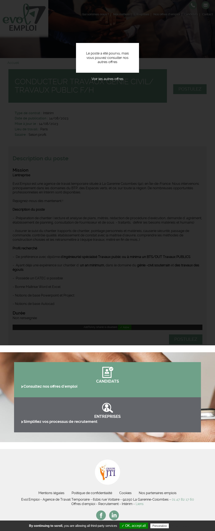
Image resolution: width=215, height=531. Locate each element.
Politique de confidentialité (92, 493)
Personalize (159, 525)
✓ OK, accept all (134, 525)
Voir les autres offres (107, 79)
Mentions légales (51, 493)
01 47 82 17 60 (183, 499)
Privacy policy (180, 525)
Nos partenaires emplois (158, 493)
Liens (140, 504)
